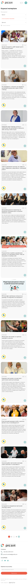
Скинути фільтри (6, 25)
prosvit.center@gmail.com (10, 554)
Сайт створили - (5, 582)
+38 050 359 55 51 (8, 551)
